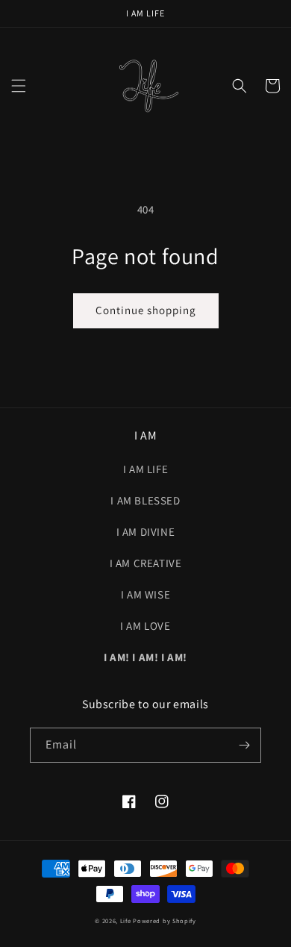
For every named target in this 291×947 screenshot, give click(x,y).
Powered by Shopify (164, 920)
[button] (18, 85)
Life (125, 920)
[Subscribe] (244, 745)
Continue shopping (146, 310)
